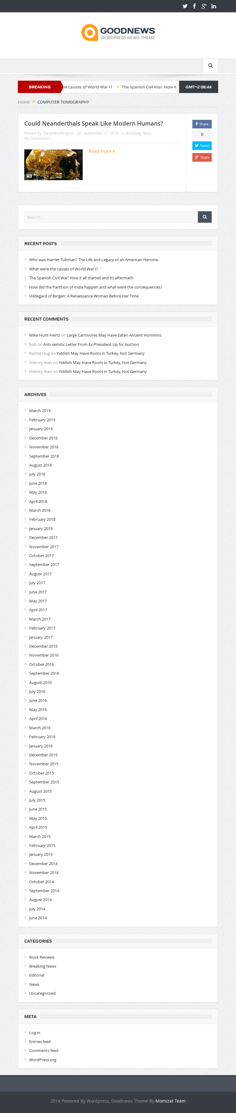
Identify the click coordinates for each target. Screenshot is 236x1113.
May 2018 (38, 492)
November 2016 (43, 655)
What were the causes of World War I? (63, 269)
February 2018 (42, 519)
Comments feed (43, 1050)
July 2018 (37, 474)
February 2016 (42, 736)
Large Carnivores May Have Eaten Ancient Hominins (114, 335)
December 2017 (43, 537)
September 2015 (44, 782)
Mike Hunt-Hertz (44, 335)
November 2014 (43, 872)
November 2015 (43, 764)
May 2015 (38, 818)
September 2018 (44, 456)
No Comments (36, 138)
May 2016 (38, 709)
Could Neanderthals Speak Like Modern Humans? (93, 123)
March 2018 (39, 510)
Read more (100, 151)
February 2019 (42, 420)
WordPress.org (42, 1059)
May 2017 (38, 601)
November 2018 (43, 447)
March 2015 (39, 836)
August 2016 (40, 682)
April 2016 (38, 718)
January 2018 (41, 528)
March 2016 (39, 728)
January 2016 (41, 746)
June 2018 (38, 483)
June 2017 (38, 592)
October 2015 (41, 773)
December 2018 (43, 438)
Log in (34, 1032)
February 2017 (42, 628)
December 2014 (43, 863)
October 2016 (41, 664)
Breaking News (139, 133)
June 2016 (38, 700)
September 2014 (44, 890)
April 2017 (38, 610)
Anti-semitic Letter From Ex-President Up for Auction (91, 344)
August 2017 (40, 574)
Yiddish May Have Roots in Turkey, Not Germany (101, 353)
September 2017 (44, 564)
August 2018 (40, 465)
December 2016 (43, 646)
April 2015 (38, 827)
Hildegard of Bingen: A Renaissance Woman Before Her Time (84, 296)
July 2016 (37, 691)
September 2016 (44, 673)
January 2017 (41, 637)
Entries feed (40, 1041)
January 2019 (41, 428)
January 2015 (41, 854)
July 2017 (37, 582)
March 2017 (39, 619)
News (34, 984)
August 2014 (40, 899)
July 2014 (37, 909)
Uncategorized (42, 993)
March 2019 (39, 410)
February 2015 (42, 845)
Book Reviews (41, 957)
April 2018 (38, 501)
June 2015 (38, 809)
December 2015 (43, 755)
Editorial (36, 975)
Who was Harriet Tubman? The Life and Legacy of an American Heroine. (94, 259)
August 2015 (40, 791)
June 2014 (38, 918)
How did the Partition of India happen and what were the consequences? (95, 287)
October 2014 (41, 881)
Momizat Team (170, 1101)
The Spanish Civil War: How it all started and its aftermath (162, 86)
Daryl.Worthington (58, 133)
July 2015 (37, 800)
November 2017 (43, 546)
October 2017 (41, 555)
